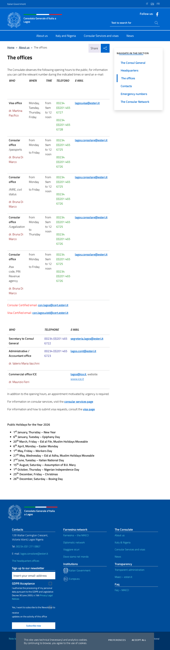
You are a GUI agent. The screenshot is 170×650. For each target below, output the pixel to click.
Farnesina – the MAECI (76, 535)
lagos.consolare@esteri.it (91, 140)
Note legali (14, 639)
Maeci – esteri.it (123, 577)
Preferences (117, 640)
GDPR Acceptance (23, 583)
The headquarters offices (25, 561)
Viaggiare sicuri (71, 549)
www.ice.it (77, 379)
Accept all (139, 640)
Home (10, 47)
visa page (89, 409)
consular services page (78, 401)
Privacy (43, 595)
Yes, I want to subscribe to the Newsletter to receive (33, 608)
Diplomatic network (74, 542)
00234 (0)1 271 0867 (28, 546)
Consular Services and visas (130, 549)
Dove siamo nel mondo (75, 557)
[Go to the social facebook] (156, 14)
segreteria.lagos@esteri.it (87, 338)
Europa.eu (74, 579)
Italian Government (16, 4)
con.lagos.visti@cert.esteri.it (50, 313)
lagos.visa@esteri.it (87, 103)
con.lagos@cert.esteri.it (53, 305)
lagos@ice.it (78, 374)
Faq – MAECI (122, 590)
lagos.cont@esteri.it (83, 351)
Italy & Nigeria (122, 542)
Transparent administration (129, 570)
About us (24, 47)
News (118, 557)
